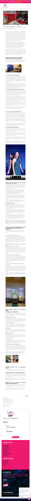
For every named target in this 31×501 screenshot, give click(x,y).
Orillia (4, 477)
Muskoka (10, 476)
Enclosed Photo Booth (6, 448)
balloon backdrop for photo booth (15, 27)
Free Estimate (19, 2)
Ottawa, (6, 477)
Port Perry (19, 476)
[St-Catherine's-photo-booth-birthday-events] (15, 362)
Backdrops (4, 455)
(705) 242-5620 (9, 431)
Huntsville (13, 475)
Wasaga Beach (9, 477)
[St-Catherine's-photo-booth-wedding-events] (8, 362)
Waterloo (26, 473)
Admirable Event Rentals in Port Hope (7, 401)
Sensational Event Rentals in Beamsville (8, 402)
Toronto (17, 473)
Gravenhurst (26, 475)
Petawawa (16, 476)
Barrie (4, 475)
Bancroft (23, 475)
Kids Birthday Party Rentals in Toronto (7, 399)
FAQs (3, 467)
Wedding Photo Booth (6, 453)
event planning (21, 27)
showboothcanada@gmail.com (11, 427)
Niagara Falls (23, 473)
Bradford (4, 476)
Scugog (22, 476)
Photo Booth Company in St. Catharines (12, 26)
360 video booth (8, 27)
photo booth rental (5, 28)
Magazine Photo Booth (6, 449)
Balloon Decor (5, 464)
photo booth (24, 27)
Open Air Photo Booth (6, 445)
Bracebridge (10, 475)
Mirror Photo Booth (5, 450)
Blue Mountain (7, 475)
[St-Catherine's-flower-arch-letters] (15, 306)
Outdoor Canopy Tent (6, 460)
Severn (24, 476)
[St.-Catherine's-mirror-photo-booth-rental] (13, 72)
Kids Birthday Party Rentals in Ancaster (8, 400)
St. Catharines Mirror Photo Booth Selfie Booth (12, 107)
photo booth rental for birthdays (12, 28)
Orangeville (13, 476)
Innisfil (16, 475)
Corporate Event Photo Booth (7, 454)
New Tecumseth (20, 475)
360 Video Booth (5, 451)
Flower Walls (4, 465)
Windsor (27, 476)
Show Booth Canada (16, 499)
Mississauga (19, 473)
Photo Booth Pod (5, 446)
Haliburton (7, 476)
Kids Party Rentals (5, 461)
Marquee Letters (5, 463)
